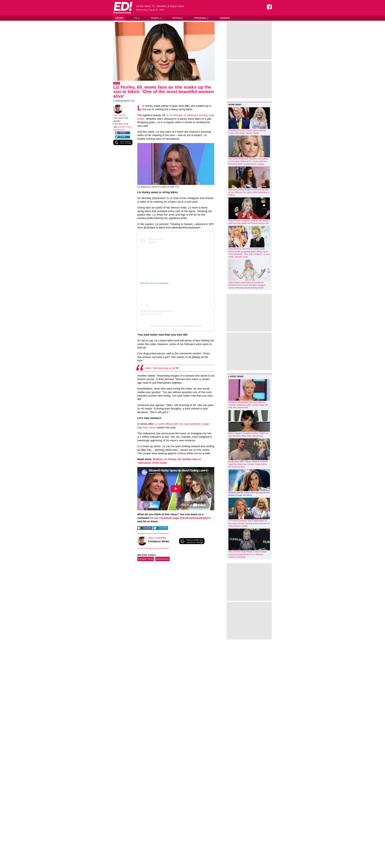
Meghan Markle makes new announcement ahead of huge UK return (249, 493)
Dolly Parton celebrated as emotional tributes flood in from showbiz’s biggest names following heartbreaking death (246, 285)
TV (137, 18)
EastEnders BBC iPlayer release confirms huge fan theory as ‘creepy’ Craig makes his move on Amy (248, 464)
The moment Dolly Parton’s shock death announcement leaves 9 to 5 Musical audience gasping (247, 554)
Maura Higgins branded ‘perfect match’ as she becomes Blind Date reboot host (248, 434)
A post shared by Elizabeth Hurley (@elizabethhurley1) (176, 326)
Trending (201, 18)
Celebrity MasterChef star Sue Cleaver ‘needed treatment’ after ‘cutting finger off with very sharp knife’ (248, 405)
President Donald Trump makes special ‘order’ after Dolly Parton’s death (247, 131)
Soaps (156, 18)
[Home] (122, 8)
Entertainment (119, 130)
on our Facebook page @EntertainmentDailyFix (180, 517)
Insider (225, 18)
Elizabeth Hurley (124, 127)
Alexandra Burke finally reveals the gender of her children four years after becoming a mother (248, 192)
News (119, 18)
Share (122, 133)
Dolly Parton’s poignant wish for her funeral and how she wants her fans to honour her (248, 221)
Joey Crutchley (119, 115)
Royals (177, 18)
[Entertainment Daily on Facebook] (269, 7)
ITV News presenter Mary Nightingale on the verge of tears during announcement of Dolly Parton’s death (248, 523)
